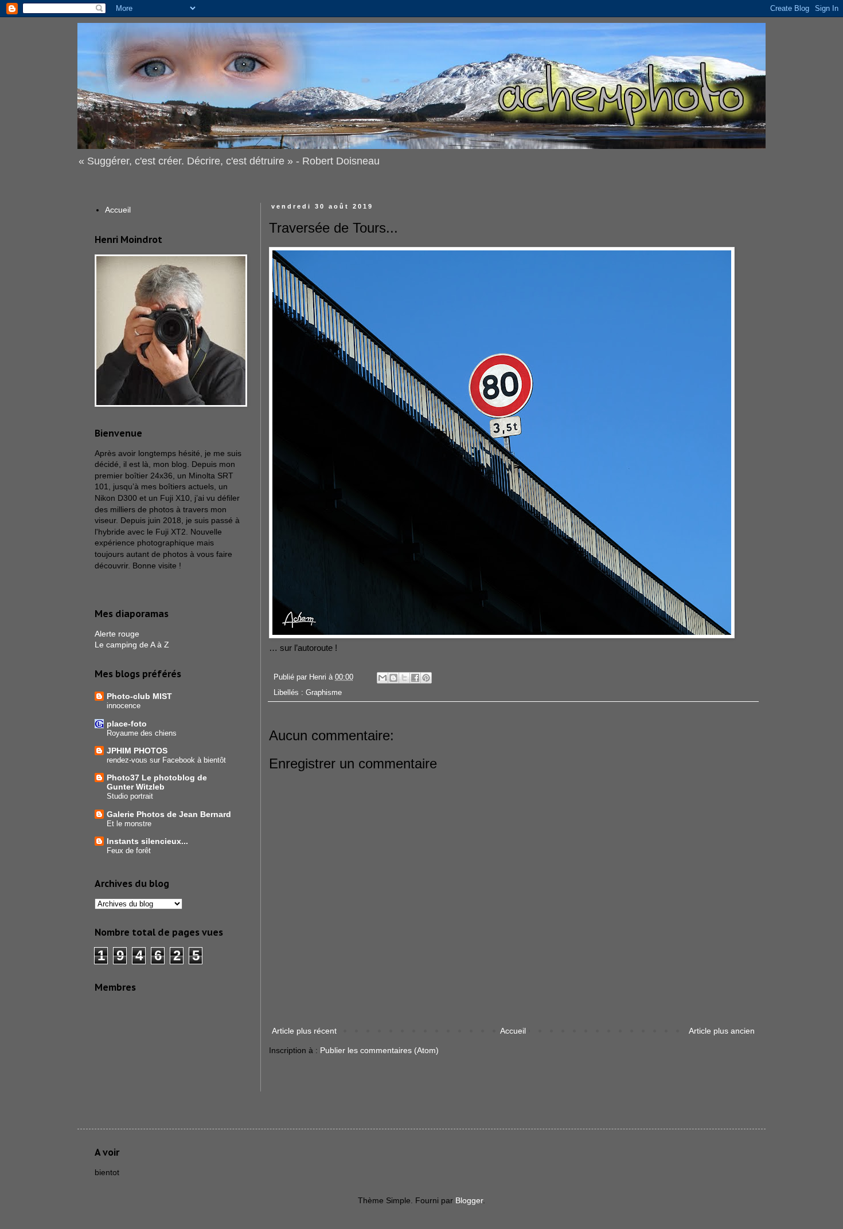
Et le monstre (129, 823)
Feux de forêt (129, 850)
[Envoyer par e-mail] (382, 678)
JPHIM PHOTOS (137, 750)
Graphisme (324, 693)
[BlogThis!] (393, 678)
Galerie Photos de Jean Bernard (169, 814)
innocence (123, 705)
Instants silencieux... (147, 841)
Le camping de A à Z (132, 644)
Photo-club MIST (139, 696)
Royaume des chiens (142, 733)
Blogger (469, 1200)
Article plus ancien (722, 1030)
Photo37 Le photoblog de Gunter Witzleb (157, 782)
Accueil (513, 1030)
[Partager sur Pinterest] (426, 678)
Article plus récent (304, 1030)
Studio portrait (130, 796)
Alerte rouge (117, 633)
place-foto (127, 723)
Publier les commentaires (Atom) (379, 1050)
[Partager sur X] (404, 678)
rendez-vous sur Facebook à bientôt (166, 760)
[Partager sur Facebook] (415, 678)
